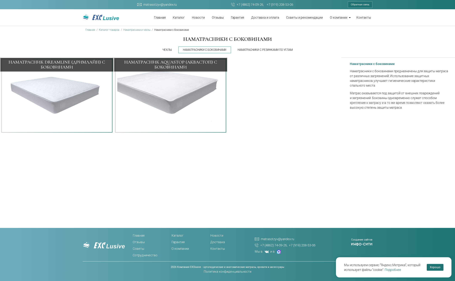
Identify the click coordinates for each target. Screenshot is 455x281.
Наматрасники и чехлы (136, 29)
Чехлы (167, 49)
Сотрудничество (145, 255)
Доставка (217, 242)
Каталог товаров (109, 29)
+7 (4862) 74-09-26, (250, 4)
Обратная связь (360, 4)
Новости (198, 17)
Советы (138, 248)
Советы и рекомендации (304, 17)
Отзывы (218, 17)
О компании (180, 248)
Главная (160, 17)
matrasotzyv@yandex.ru (160, 4)
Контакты (363, 17)
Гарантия (237, 17)
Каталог (179, 17)
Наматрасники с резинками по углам (265, 49)
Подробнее (393, 270)
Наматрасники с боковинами (171, 29)
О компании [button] (339, 17)
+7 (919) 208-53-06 (280, 4)
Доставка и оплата (265, 17)
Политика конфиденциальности (227, 271)
